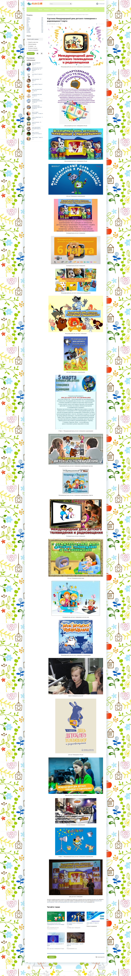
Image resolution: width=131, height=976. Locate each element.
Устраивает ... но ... (32, 46)
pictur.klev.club (50, 14)
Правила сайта (101, 968)
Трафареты (67, 9)
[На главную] (35, 3)
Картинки (58, 9)
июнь (28, 24)
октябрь (28, 29)
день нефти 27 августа (93, 923)
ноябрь (68, 926)
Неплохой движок (32, 44)
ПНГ (86, 9)
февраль (28, 19)
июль (28, 25)
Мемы (91, 9)
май (27, 23)
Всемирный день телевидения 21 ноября (75, 923)
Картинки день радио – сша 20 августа (75, 944)
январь (48, 926)
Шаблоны (81, 9)
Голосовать (30, 53)
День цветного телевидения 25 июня (55, 944)
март (54, 14)
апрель (28, 21)
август (88, 924)
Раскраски (46, 9)
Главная (40, 9)
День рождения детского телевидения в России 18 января (55, 923)
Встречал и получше (32, 48)
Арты (53, 9)
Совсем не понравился (33, 50)
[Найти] (70, 3)
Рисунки (74, 9)
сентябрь (29, 28)
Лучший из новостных (33, 42)
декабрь (28, 32)
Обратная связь (101, 967)
